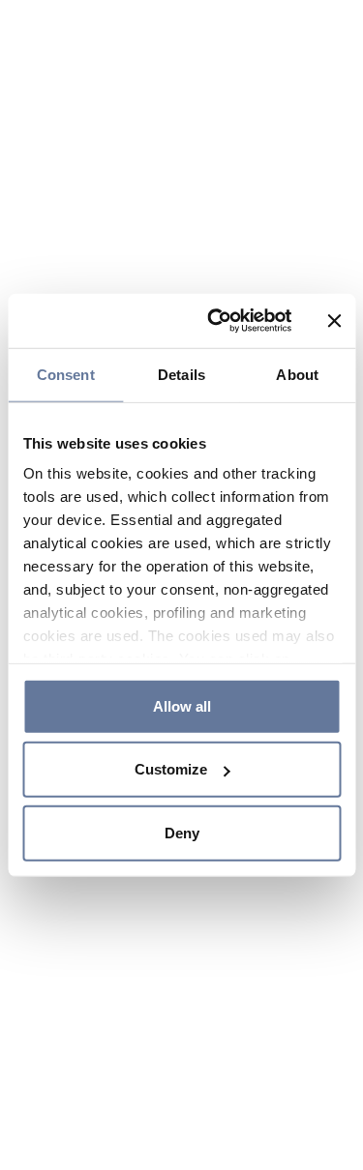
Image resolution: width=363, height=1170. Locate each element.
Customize (171, 769)
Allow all (182, 705)
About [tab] (297, 374)
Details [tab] (181, 374)
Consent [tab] (66, 374)
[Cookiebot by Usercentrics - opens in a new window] (216, 321)
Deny (182, 832)
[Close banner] (334, 321)
